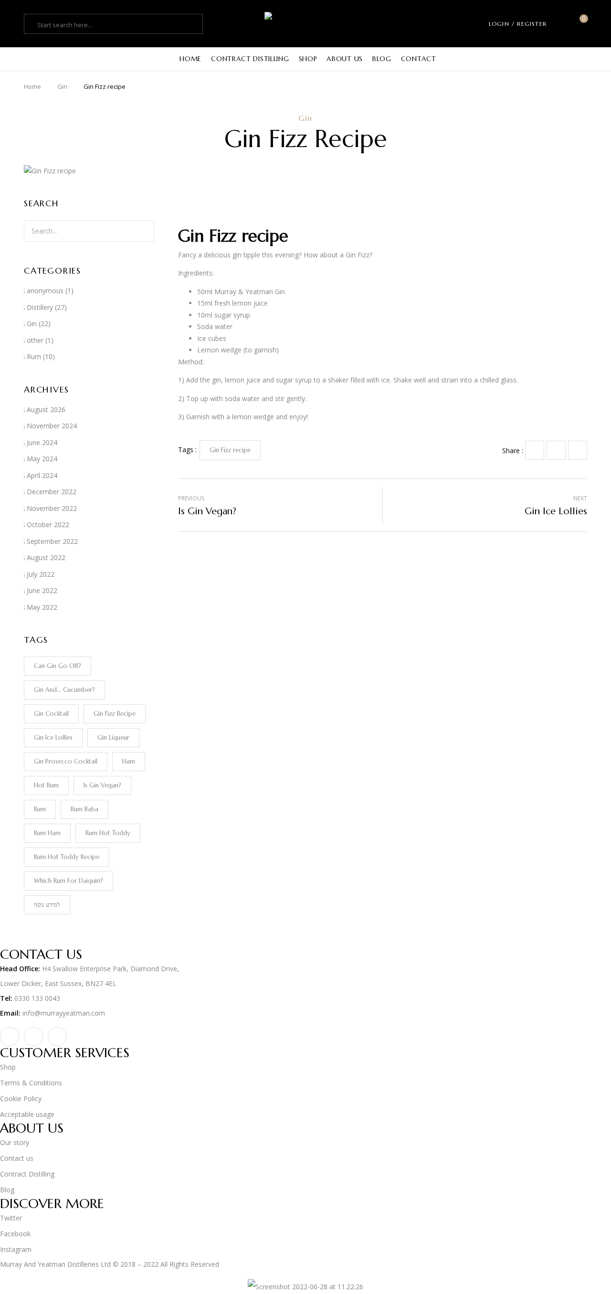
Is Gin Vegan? (102, 785)
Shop (8, 1066)
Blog (7, 1189)
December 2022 (51, 491)
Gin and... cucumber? (64, 690)
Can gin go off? (57, 666)
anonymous (45, 290)
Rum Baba (84, 809)
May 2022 (42, 607)
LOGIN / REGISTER (518, 23)
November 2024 (52, 425)
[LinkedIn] (577, 450)
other (35, 340)
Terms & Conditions (31, 1082)
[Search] (144, 231)
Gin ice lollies (53, 737)
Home (32, 86)
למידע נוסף (47, 905)
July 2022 (40, 574)
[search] (32, 24)
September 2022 (52, 541)
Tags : (187, 449)
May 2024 (42, 458)
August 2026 (46, 409)
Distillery (40, 307)
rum (40, 809)
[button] (580, 24)
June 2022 (42, 590)
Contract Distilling (27, 1173)
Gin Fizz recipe (115, 714)
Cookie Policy (21, 1098)
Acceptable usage (27, 1114)
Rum (34, 356)
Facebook (15, 1233)
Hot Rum (46, 785)
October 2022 (48, 524)
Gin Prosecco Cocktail (65, 761)
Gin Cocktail (51, 714)
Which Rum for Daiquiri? (68, 881)
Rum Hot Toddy (107, 833)
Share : (512, 450)
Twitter (11, 1217)
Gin (62, 86)
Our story (14, 1142)
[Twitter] (556, 450)
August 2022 (46, 557)
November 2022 (52, 508)
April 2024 (42, 475)
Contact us (16, 1158)
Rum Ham (47, 833)
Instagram (16, 1249)
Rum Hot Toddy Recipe (66, 857)
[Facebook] (534, 450)
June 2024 (42, 442)
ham (128, 761)
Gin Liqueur (113, 737)
